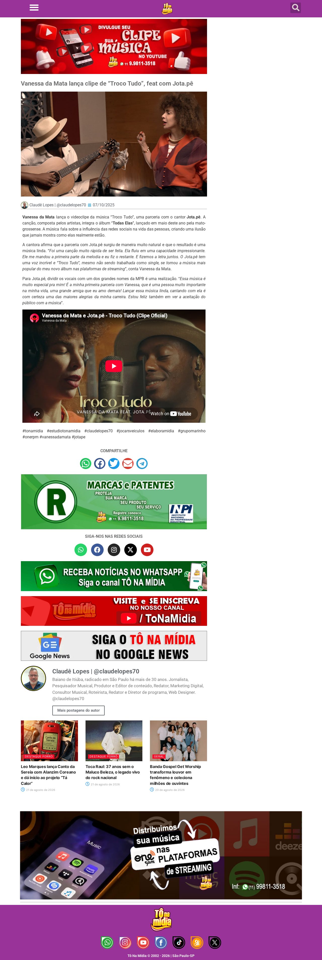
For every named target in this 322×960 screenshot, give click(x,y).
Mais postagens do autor (78, 710)
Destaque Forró (39, 756)
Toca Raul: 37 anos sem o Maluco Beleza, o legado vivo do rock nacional (113, 772)
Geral (159, 756)
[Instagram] (114, 550)
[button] (34, 7)
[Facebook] (97, 550)
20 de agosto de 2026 (169, 790)
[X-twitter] (130, 550)
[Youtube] (147, 550)
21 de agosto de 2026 (40, 790)
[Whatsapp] (80, 550)
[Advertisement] (257, 59)
